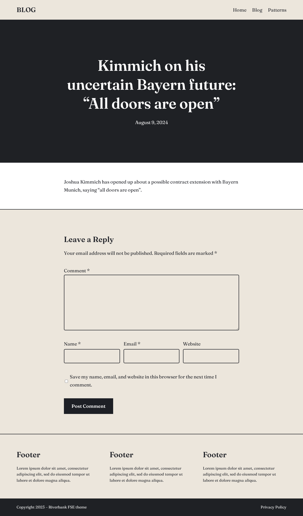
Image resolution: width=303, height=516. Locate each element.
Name (72, 344)
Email (132, 344)
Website (192, 344)
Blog (26, 10)
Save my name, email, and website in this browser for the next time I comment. (143, 381)
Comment (77, 271)
